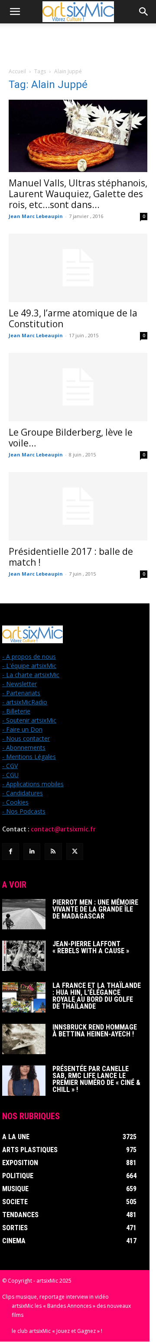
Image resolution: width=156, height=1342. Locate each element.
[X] (74, 851)
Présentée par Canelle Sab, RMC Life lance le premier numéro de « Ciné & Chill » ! (96, 1079)
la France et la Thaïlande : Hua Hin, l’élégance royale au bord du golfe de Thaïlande (96, 995)
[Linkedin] (31, 851)
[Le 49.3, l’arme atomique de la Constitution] (78, 268)
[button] (15, 11)
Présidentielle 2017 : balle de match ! (71, 556)
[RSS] (53, 851)
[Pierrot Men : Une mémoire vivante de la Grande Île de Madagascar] (24, 914)
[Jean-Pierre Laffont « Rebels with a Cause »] (24, 956)
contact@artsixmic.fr (63, 829)
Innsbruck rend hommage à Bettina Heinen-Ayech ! (94, 1030)
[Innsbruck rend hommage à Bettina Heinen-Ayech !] (24, 1039)
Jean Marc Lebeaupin (36, 216)
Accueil (17, 71)
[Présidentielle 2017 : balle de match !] (78, 506)
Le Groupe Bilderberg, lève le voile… (71, 437)
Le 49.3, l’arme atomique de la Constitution (73, 318)
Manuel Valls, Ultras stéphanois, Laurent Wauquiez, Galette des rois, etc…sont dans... (78, 194)
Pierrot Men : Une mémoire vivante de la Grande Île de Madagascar (95, 909)
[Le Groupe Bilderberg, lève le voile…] (78, 387)
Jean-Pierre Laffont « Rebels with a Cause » (90, 947)
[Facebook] (10, 851)
